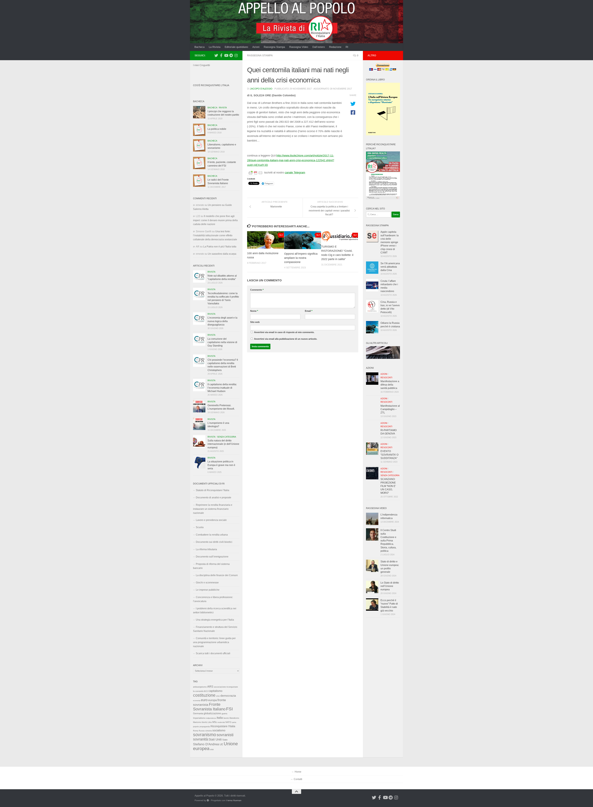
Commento (257, 290)
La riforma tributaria (206, 549)
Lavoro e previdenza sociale (211, 520)
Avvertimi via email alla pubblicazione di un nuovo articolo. (285, 339)
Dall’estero (318, 47)
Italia (220, 717)
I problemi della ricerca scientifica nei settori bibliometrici (214, 610)
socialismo (218, 730)
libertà (204, 722)
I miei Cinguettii (201, 65)
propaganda (205, 727)
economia (196, 700)
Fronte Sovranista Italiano (209, 706)
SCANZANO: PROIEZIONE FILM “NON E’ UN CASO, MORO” (388, 486)
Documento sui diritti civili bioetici (214, 542)
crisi (218, 696)
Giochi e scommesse (207, 582)
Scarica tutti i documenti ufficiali (213, 653)
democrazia (228, 695)
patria (234, 722)
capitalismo (215, 690)
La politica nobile (217, 129)
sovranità (200, 739)
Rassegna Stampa (274, 47)
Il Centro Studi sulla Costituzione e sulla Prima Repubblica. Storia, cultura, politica (388, 540)
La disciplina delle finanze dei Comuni (217, 575)
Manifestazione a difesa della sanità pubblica (390, 385)
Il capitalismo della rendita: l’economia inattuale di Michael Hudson (222, 388)
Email (308, 311)
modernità (221, 722)
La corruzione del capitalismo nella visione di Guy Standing (222, 342)
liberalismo (234, 718)
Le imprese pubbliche (207, 589)
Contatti (298, 779)
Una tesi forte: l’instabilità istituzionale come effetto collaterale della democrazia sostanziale (215, 235)
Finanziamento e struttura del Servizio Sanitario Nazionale (215, 629)
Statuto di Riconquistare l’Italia (212, 490)
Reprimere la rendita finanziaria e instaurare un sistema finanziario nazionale (212, 509)
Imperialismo (199, 718)
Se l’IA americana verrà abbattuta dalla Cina (390, 267)
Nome (254, 311)
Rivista (223, 107)
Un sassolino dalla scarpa (222, 253)
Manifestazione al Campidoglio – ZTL (390, 409)
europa (212, 700)
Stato (224, 739)
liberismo (197, 722)
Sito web (255, 322)
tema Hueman (234, 800)
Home (298, 771)
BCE (206, 691)
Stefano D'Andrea (206, 744)
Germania (198, 713)
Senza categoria (226, 437)
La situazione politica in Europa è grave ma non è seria (221, 465)
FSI (229, 709)
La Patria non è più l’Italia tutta (219, 246)
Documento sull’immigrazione (212, 556)
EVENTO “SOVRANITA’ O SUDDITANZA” (389, 454)
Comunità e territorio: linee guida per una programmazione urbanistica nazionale (214, 642)
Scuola (200, 527)
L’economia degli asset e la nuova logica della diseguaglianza (222, 321)
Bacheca (199, 47)
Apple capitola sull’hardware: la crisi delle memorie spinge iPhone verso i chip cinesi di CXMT (390, 242)
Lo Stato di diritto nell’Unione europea (390, 586)
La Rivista (214, 47)
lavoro (226, 718)
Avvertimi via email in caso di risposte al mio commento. (284, 332)
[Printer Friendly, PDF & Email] (255, 172)
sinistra (208, 731)
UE (221, 744)
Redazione (335, 47)
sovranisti (225, 734)
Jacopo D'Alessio (261, 89)
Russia (202, 731)
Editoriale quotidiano (236, 47)
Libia (210, 722)
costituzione (204, 695)
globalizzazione (212, 713)
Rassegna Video (298, 47)
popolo (196, 727)
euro (204, 700)
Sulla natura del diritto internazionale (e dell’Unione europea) (223, 444)
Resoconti (386, 377)
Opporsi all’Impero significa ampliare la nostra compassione (301, 258)
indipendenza (211, 718)
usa (212, 749)
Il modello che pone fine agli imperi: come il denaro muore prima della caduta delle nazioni (215, 220)
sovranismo (204, 734)
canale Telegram (295, 172)
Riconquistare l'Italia (222, 726)
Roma (195, 731)
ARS (210, 686)
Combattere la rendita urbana (212, 534)
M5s (214, 722)
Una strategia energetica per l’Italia (215, 619)
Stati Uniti (215, 739)
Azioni (255, 47)
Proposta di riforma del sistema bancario (211, 566)
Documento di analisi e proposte (213, 497)
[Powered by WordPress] (208, 800)
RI (347, 47)
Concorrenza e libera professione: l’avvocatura (213, 599)
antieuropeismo (200, 687)
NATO (228, 722)
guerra (224, 714)
